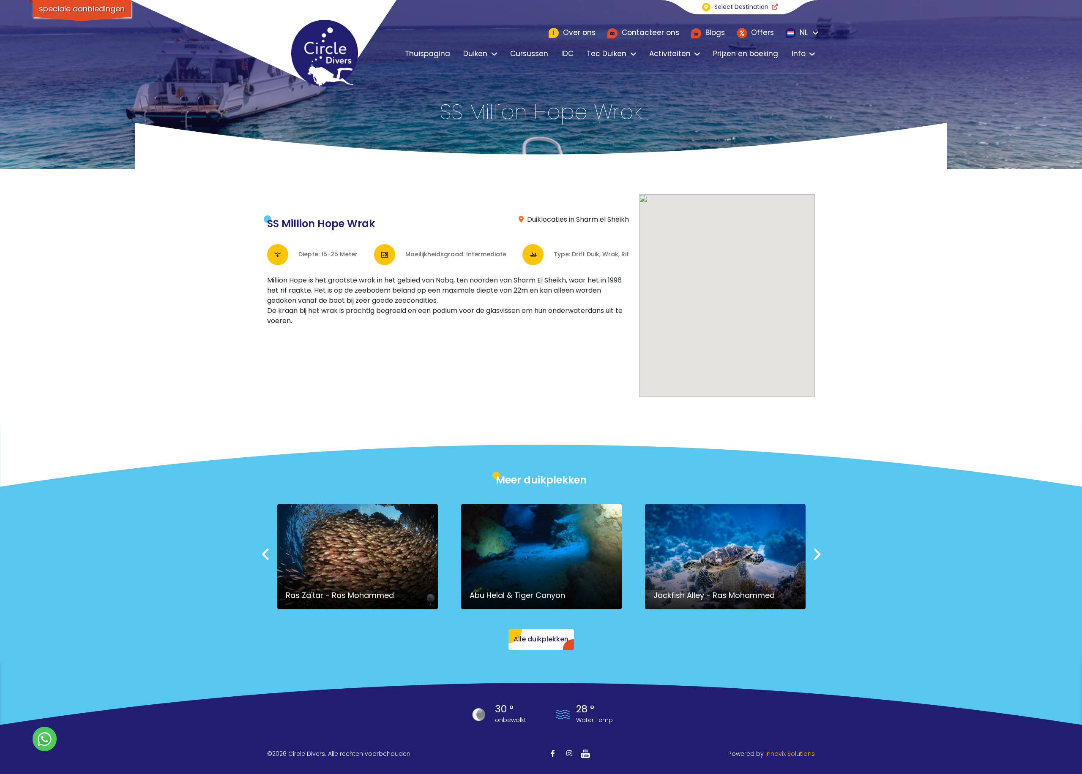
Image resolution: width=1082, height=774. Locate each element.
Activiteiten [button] (670, 54)
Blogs (714, 32)
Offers (761, 32)
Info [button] (799, 54)
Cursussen (529, 54)
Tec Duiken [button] (606, 54)
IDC (567, 54)
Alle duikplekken (541, 639)
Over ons (574, 32)
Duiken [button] (475, 54)
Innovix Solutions (790, 754)
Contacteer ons (649, 32)
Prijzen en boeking (745, 54)
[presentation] (266, 555)
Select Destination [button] (741, 7)
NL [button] (803, 32)
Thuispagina (427, 54)
